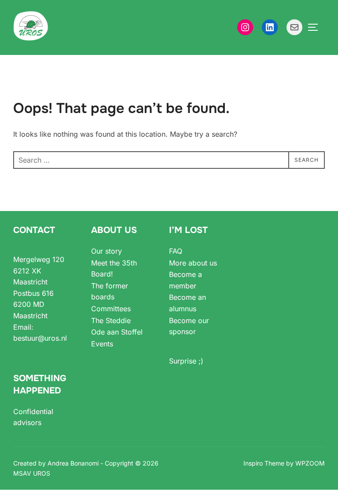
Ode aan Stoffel (117, 332)
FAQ (175, 251)
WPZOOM (310, 463)
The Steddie (111, 320)
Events (102, 343)
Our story (106, 251)
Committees (111, 308)
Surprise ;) (186, 361)
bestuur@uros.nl (40, 338)
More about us (193, 262)
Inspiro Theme (263, 463)
